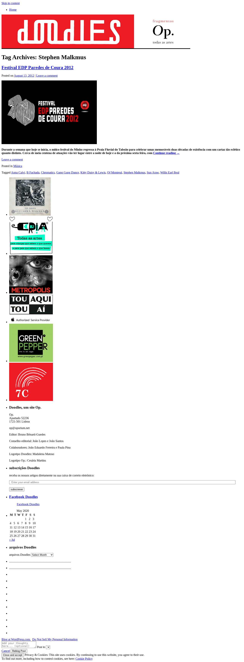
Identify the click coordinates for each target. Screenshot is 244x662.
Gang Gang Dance (67, 172)
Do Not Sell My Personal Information (55, 639)
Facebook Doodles (23, 497)
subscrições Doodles (24, 468)
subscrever (17, 489)
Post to (41, 647)
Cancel (6, 650)
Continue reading (166, 153)
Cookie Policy (84, 658)
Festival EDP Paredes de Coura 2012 (37, 67)
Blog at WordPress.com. (16, 639)
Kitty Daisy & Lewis (93, 172)
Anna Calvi (18, 172)
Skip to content (11, 3)
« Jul (12, 539)
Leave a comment (47, 75)
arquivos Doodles (19, 554)
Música (17, 166)
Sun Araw (153, 172)
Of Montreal (114, 172)
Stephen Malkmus (134, 172)
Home (13, 9)
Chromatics (48, 172)
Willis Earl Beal (169, 172)
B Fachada (32, 172)
